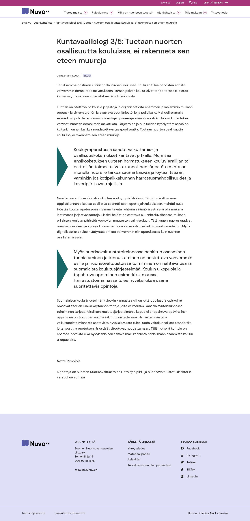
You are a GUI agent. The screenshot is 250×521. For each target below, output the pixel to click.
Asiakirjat (134, 459)
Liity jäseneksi (213, 2)
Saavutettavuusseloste (70, 513)
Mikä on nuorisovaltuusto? (135, 12)
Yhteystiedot (219, 12)
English (180, 2)
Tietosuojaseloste (33, 513)
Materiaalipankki (139, 454)
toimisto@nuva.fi (86, 470)
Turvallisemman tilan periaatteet (149, 465)
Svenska (165, 2)
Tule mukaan (193, 12)
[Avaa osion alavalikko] (85, 12)
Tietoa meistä (73, 12)
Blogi (87, 75)
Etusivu (26, 23)
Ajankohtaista (166, 12)
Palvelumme (100, 12)
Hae (194, 2)
